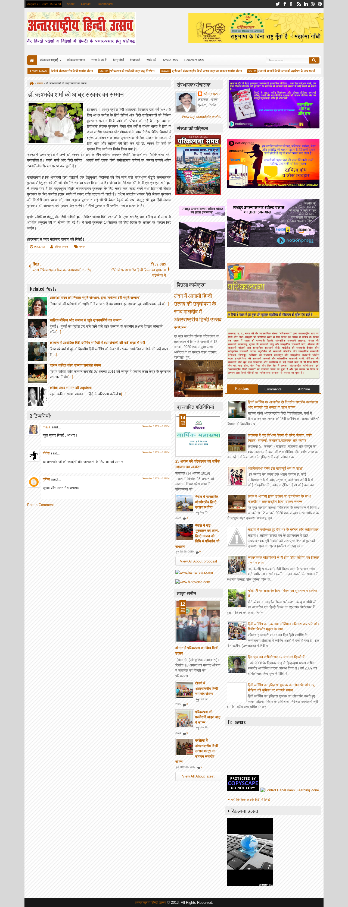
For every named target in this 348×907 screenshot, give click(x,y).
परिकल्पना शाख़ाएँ (49, 60)
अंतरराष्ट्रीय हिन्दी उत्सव (151, 902)
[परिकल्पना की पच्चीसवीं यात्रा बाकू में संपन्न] (184, 718)
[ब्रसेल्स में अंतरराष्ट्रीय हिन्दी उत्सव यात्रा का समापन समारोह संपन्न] (184, 747)
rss (298, 4)
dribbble (312, 4)
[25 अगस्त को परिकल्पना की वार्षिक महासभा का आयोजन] (198, 435)
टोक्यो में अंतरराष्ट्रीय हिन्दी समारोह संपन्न (62, 70)
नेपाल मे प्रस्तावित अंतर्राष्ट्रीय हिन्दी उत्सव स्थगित (206, 502)
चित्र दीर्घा (118, 60)
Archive (304, 389)
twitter (277, 4)
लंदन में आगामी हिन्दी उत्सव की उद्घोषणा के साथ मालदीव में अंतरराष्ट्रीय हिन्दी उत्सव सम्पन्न (296, 70)
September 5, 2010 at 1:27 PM (156, 478)
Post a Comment (40, 505)
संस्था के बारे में (99, 60)
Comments (273, 389)
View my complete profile (201, 117)
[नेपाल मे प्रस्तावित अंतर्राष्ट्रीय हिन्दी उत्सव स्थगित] (184, 503)
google (291, 4)
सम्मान (82, 246)
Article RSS (170, 60)
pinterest (320, 4)
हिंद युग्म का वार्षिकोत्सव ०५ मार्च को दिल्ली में (276, 657)
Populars (242, 389)
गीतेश (46, 453)
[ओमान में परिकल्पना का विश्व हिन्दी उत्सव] (198, 621)
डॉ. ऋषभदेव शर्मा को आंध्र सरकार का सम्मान (75, 94)
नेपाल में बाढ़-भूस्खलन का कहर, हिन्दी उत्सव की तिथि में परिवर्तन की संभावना (197, 536)
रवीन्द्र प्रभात (61, 246)
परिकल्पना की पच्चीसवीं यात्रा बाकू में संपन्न (123, 70)
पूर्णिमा (46, 479)
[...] (166, 304)
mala (46, 427)
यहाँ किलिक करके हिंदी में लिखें (250, 800)
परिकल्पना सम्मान (76, 60)
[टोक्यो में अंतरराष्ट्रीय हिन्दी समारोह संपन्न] (184, 690)
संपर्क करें (151, 60)
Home (32, 60)
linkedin (305, 4)
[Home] (31, 83)
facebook (284, 4)
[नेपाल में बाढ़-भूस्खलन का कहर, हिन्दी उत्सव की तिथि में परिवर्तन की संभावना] (184, 532)
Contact (86, 3)
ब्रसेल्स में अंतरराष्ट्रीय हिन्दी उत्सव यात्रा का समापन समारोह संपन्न (197, 70)
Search (314, 60)
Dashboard (105, 3)
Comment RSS (194, 60)
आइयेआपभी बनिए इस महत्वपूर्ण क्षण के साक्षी (275, 468)
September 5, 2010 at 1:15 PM (156, 426)
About (70, 3)
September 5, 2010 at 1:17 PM (156, 452)
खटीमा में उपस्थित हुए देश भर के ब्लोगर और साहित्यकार (283, 529)
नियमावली (135, 60)
